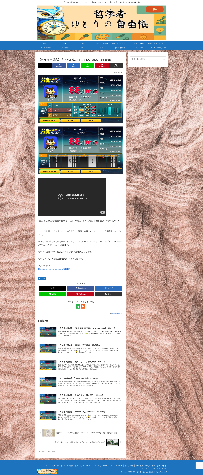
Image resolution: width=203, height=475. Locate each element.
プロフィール (144, 468)
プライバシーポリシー (158, 468)
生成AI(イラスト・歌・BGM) (112, 466)
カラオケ (43, 278)
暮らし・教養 (129, 466)
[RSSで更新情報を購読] (83, 306)
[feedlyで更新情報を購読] (78, 306)
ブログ (147, 466)
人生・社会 (139, 466)
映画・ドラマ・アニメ (82, 466)
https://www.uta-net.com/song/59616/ (54, 269)
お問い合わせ (161, 466)
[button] (116, 65)
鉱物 (53, 466)
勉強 (153, 466)
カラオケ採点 (96, 466)
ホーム (47, 466)
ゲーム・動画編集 (67, 466)
